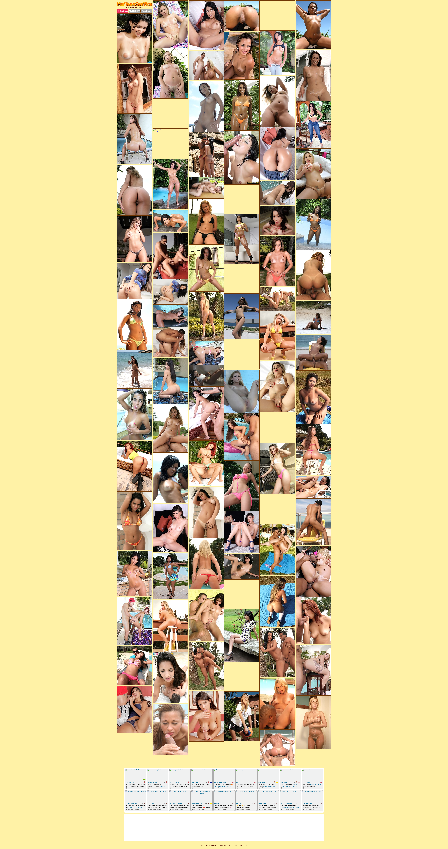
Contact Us (243, 845)
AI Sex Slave (123, 11)
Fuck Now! (146, 11)
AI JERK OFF (134, 11)
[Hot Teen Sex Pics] (134, 4)
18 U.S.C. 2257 (225, 845)
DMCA (235, 845)
